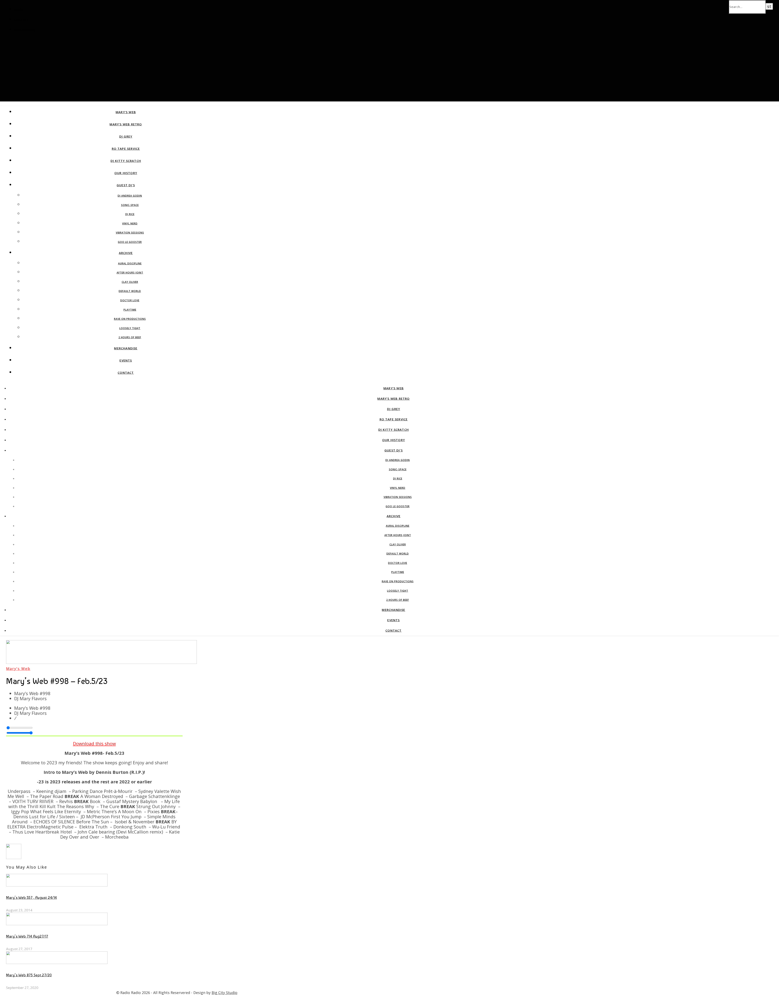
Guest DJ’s (126, 185)
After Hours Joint (130, 272)
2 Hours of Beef (129, 337)
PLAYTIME (130, 309)
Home (18, 9)
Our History (125, 173)
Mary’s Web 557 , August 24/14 (31, 897)
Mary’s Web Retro (126, 124)
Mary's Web (18, 668)
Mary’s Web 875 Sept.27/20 (29, 975)
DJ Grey (125, 136)
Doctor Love (129, 300)
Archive (126, 253)
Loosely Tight (129, 328)
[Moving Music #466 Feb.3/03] (13, 857)
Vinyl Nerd (130, 223)
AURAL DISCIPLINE (130, 263)
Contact (21, 20)
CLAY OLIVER (130, 282)
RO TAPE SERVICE (126, 148)
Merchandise (24, 30)
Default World (130, 291)
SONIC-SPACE (130, 205)
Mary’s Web (126, 112)
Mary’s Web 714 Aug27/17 (27, 936)
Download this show (94, 743)
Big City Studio (224, 992)
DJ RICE (129, 214)
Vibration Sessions (130, 232)
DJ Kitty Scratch (126, 161)
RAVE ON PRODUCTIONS (130, 319)
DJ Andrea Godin (130, 195)
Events (125, 360)
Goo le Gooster (130, 242)
